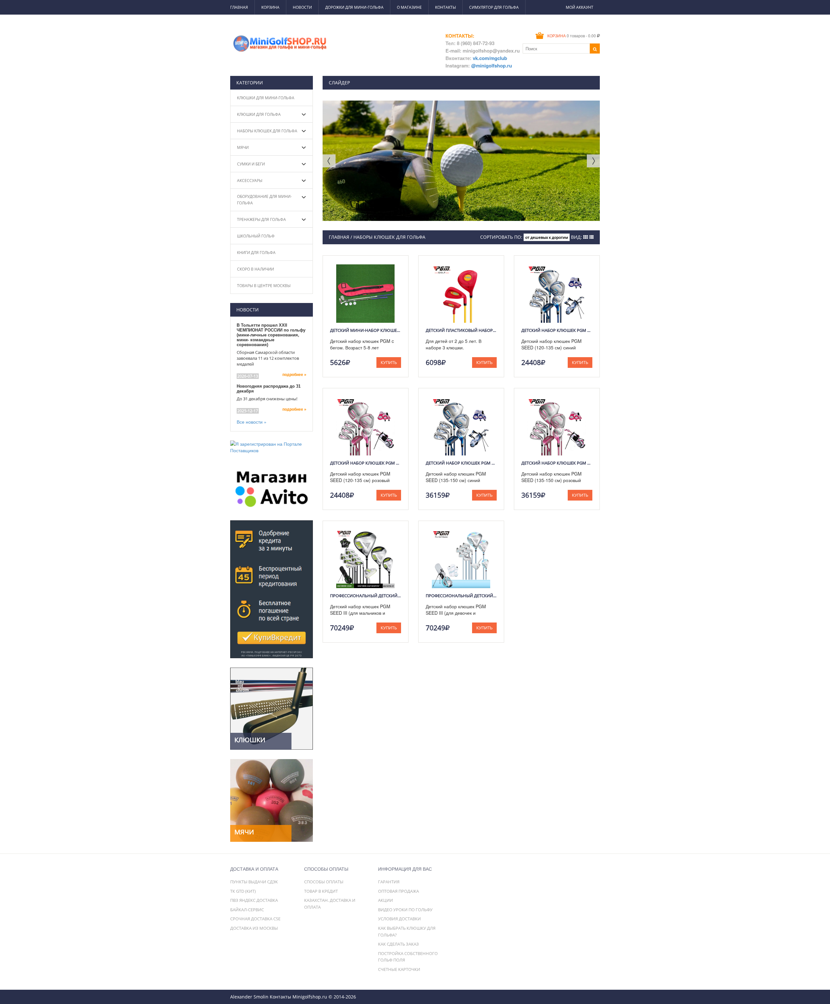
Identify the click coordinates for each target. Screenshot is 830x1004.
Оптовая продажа (398, 891)
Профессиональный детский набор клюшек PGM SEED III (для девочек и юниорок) (461, 596)
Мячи (243, 147)
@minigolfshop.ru (491, 65)
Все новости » (252, 421)
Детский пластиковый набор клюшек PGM (461, 330)
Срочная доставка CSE (255, 919)
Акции (385, 900)
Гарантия (388, 882)
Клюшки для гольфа (259, 114)
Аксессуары (249, 180)
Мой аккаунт (579, 7)
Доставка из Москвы (254, 928)
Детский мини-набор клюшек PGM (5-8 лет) (365, 330)
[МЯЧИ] (271, 799)
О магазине (409, 7)
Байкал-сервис (247, 910)
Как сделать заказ (398, 944)
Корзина (270, 7)
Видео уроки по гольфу (405, 910)
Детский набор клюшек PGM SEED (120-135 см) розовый (365, 463)
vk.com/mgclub (490, 58)
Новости (302, 7)
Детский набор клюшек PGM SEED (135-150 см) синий (461, 463)
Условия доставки (399, 919)
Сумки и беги (251, 164)
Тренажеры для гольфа (261, 219)
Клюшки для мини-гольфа (265, 98)
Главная (239, 7)
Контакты (445, 7)
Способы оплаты (323, 882)
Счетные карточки (399, 969)
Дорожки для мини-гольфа (354, 7)
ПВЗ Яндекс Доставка (254, 900)
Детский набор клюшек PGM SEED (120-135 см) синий (556, 330)
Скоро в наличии (255, 269)
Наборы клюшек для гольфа (267, 131)
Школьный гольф (256, 236)
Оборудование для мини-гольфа (264, 200)
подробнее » (294, 374)
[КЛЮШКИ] (271, 708)
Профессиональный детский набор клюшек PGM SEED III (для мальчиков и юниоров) (365, 596)
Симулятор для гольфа (494, 7)
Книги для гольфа (256, 252)
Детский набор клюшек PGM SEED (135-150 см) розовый (556, 463)
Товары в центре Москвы (263, 285)
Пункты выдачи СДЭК (254, 882)
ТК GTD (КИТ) (243, 891)
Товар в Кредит (321, 891)
